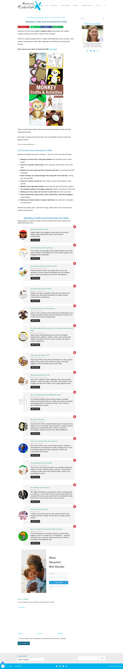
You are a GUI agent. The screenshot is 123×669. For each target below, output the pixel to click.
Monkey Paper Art (38, 419)
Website (60, 633)
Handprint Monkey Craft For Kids (44, 266)
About (10, 666)
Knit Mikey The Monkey (40, 487)
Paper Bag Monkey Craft (40, 355)
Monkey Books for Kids (40, 229)
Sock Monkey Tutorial (39, 509)
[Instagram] (63, 666)
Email (40, 633)
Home (46, 5)
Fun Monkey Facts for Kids (41, 289)
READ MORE (35, 240)
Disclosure (18, 666)
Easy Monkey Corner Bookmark (43, 308)
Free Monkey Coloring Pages (42, 248)
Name (20, 633)
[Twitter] (66, 666)
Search (102, 658)
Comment (22, 607)
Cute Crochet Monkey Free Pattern (44, 441)
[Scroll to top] (119, 663)
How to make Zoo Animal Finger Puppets (46, 529)
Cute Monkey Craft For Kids (41, 463)
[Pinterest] (59, 666)
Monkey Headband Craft (40, 375)
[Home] (27, 17)
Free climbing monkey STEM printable (46, 395)
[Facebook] (56, 666)
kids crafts (52, 49)
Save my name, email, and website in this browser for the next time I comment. (42, 638)
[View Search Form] (104, 5)
